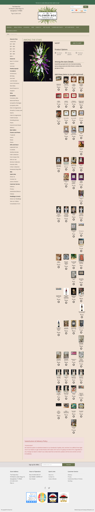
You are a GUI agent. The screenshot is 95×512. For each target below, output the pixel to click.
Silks (77, 27)
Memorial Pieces (14, 100)
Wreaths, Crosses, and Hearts (16, 112)
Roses (11, 140)
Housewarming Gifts (15, 169)
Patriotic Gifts (13, 164)
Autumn (12, 64)
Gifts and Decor (69, 27)
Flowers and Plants (57, 27)
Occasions (26, 27)
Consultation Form (15, 204)
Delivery (12, 186)
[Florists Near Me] (31, 497)
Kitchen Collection (15, 162)
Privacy (12, 189)
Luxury (11, 137)
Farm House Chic (14, 157)
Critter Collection (14, 167)
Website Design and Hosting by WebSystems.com (84, 509)
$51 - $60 (12, 46)
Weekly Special (18, 27)
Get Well (12, 78)
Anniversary (13, 73)
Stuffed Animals (14, 152)
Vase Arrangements (15, 115)
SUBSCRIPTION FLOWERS (14, 148)
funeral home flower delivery (15, 126)
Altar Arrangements (15, 108)
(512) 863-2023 (17, 13)
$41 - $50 (12, 44)
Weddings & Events (12, 30)
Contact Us (13, 179)
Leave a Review (14, 181)
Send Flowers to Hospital (14, 89)
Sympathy (38, 27)
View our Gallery (14, 201)
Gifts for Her (13, 159)
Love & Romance (14, 83)
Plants (11, 123)
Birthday (12, 76)
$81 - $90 (12, 54)
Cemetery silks (14, 98)
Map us (12, 483)
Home (8, 34)
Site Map (70, 481)
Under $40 (13, 41)
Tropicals (12, 135)
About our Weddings (15, 199)
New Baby (12, 86)
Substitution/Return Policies (15, 193)
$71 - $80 (12, 51)
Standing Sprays (14, 120)
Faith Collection (14, 154)
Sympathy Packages (15, 103)
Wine (32, 27)
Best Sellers (46, 27)
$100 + (11, 56)
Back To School (14, 61)
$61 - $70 (12, 49)
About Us (12, 177)
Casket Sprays (14, 118)
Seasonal (9, 27)
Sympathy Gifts (14, 105)
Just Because (13, 81)
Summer (12, 66)
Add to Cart (77, 43)
